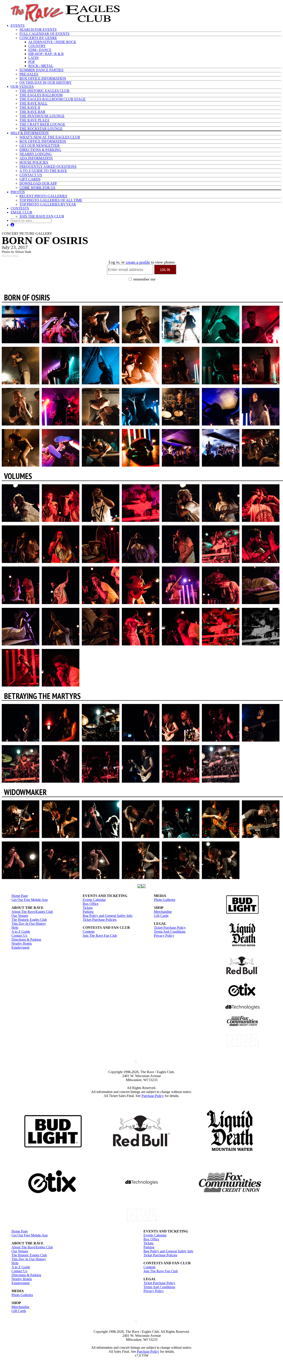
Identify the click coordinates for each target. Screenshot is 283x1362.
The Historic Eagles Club (29, 919)
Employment (20, 947)
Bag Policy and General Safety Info (107, 916)
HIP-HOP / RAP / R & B (46, 54)
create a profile (138, 262)
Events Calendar (94, 900)
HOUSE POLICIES (33, 162)
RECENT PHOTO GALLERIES (43, 196)
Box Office (90, 904)
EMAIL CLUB (21, 212)
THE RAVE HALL (33, 103)
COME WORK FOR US (37, 187)
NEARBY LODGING (35, 154)
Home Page (19, 896)
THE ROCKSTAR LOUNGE (41, 128)
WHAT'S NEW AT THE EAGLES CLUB (49, 137)
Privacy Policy (164, 935)
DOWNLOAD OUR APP (38, 183)
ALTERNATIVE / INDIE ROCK (52, 42)
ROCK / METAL (40, 66)
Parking (88, 912)
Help (14, 927)
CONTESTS (20, 208)
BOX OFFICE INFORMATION (42, 78)
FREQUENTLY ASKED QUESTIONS (47, 166)
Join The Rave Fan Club (100, 935)
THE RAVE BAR (32, 112)
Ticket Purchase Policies (100, 919)
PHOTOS (18, 192)
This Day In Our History (28, 923)
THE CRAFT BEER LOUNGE (42, 124)
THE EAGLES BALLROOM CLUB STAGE (52, 99)
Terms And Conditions (169, 931)
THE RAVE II (29, 107)
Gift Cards (161, 916)
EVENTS (18, 25)
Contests (89, 931)
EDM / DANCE (40, 50)
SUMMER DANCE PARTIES (41, 70)
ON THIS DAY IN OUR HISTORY (45, 82)
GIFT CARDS (29, 179)
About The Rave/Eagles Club (32, 912)
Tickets (88, 908)
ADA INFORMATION (36, 158)
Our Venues (19, 916)
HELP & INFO (30, 133)
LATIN (33, 58)
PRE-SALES (28, 74)
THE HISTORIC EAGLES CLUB (44, 91)
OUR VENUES (22, 86)
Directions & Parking (26, 939)
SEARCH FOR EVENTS (38, 29)
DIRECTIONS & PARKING (40, 150)
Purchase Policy (153, 1096)
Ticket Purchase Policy (170, 927)
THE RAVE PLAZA (34, 120)
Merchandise (163, 912)
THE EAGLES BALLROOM (41, 95)
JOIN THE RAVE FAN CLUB (41, 216)
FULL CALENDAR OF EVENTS (44, 34)
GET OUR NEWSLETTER (39, 145)
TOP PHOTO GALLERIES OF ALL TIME (50, 200)
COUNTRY (37, 46)
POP (31, 62)
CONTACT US (30, 175)
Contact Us (19, 935)
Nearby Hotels (21, 943)
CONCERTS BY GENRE (38, 38)
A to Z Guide (20, 931)
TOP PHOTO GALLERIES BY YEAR (47, 204)
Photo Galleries (164, 900)
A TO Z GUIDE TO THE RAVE (43, 171)
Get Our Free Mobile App (29, 900)
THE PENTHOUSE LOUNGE (42, 116)
